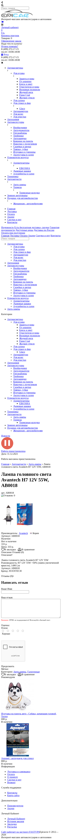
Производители (15, 805)
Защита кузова (26, 78)
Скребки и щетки (22, 146)
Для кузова (19, 73)
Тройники (18, 135)
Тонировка (12, 176)
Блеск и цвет (25, 84)
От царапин (25, 81)
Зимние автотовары (17, 195)
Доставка (12, 211)
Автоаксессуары (15, 122)
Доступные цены (24, 230)
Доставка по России (44, 230)
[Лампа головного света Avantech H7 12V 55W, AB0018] (18, 530)
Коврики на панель (23, 141)
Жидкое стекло (27, 97)
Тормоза (17, 187)
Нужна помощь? (9, 46)
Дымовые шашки (22, 171)
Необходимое (20, 127)
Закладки (12, 824)
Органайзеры (20, 133)
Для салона (19, 100)
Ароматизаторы (21, 163)
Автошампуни (20, 111)
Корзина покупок (10, 35)
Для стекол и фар (22, 103)
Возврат (11, 782)
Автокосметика (15, 68)
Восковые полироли (29, 89)
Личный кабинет (10, 27)
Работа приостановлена (13, 451)
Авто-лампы (19, 184)
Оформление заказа (11, 41)
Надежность (7, 227)
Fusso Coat (24, 95)
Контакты (12, 222)
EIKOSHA (24, 168)
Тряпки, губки (20, 149)
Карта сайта (13, 795)
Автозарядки (19, 138)
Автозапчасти (14, 179)
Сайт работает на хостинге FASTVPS (20, 832)
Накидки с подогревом (25, 144)
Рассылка (12, 827)
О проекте (12, 777)
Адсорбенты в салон (23, 173)
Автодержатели (21, 130)
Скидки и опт (14, 219)
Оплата (11, 214)
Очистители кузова (29, 87)
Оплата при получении (13, 233)
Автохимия (13, 119)
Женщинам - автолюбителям (28, 203)
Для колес (18, 114)
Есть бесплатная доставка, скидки (31, 227)
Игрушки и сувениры (24, 152)
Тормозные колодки (29, 192)
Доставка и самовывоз (18, 771)
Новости (5, 435)
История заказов (15, 821)
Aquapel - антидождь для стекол (17, 758)
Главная (11, 208)
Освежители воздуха (18, 157)
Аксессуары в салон (23, 154)
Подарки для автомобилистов (22, 198)
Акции (10, 217)
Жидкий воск (26, 92)
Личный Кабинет (16, 818)
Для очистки (19, 116)
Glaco (22, 108)
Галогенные (33, 671)
